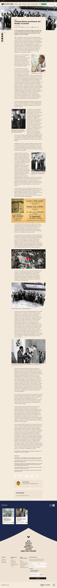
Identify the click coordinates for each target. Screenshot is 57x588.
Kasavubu (29, 476)
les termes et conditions (36, 570)
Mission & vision (13, 563)
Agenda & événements (23, 563)
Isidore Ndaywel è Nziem (6, 521)
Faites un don (4, 560)
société (28, 549)
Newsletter (21, 561)
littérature (28, 547)
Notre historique (13, 561)
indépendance (23, 476)
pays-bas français (28, 551)
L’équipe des (14, 564)
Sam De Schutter (18, 25)
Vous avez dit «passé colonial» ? (7, 519)
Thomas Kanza (35, 476)
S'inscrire (37, 578)
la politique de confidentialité (33, 571)
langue (28, 545)
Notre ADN (12, 560)
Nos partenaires (4, 562)
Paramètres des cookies (24, 567)
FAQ (21, 560)
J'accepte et (34, 571)
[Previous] (51, 505)
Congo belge (17, 476)
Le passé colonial (36, 27)
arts (28, 541)
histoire (28, 543)
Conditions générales (23, 564)
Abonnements (4, 559)
